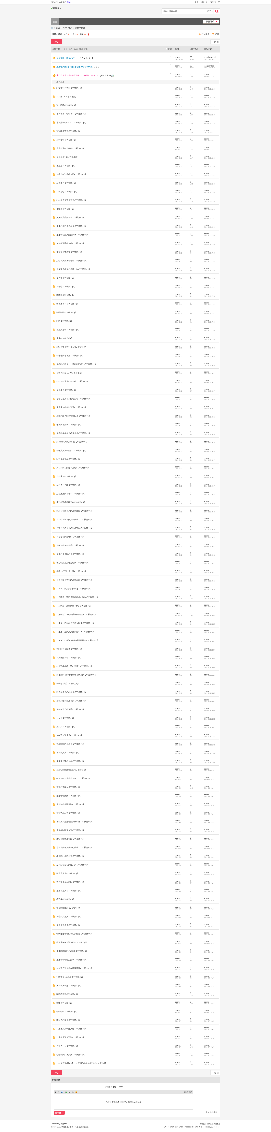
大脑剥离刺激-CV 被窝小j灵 (68, 985)
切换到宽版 (218, 2)
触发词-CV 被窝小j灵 (65, 718)
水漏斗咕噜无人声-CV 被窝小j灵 (70, 830)
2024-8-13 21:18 (209, 115)
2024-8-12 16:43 (209, 512)
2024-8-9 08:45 (209, 840)
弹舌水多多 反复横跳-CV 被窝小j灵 (71, 942)
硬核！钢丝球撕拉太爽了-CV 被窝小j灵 (73, 778)
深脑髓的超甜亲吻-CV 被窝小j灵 (70, 804)
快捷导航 (210, 21)
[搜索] (217, 11)
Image (62, 1092)
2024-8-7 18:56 (209, 1030)
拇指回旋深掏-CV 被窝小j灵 (68, 916)
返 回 (216, 42)
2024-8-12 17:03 (209, 279)
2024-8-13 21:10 (209, 158)
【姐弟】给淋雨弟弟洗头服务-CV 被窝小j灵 (75, 623)
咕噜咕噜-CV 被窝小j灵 (66, 312)
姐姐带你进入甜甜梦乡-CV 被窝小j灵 (72, 235)
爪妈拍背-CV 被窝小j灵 (66, 140)
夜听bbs (52, 28)
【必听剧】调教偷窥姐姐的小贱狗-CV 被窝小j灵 (77, 597)
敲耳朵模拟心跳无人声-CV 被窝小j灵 (72, 865)
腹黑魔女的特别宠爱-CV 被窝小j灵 (71, 407)
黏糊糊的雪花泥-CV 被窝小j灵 (69, 355)
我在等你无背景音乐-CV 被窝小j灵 (71, 200)
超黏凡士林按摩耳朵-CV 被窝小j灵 (71, 701)
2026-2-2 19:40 (209, 76)
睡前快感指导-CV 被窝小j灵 (68, 459)
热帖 (76, 49)
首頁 (55, 22)
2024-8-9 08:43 (209, 883)
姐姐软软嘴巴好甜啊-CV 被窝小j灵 (71, 960)
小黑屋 (209, 1124)
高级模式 (188, 1092)
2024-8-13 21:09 (209, 175)
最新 (65, 49)
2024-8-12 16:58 (209, 365)
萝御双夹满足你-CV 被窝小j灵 (69, 735)
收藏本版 (206, 34)
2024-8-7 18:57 (209, 1021)
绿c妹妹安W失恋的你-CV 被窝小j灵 (71, 442)
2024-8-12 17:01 (209, 305)
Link (65, 1092)
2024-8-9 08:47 (209, 797)
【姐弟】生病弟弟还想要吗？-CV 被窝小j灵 (75, 632)
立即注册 (204, 2)
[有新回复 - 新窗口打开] (54, 88)
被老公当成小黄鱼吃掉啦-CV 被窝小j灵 (73, 399)
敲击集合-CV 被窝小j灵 (66, 183)
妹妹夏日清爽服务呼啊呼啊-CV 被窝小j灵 (74, 968)
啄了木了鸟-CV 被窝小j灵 (67, 304)
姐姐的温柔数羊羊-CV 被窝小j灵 (70, 217)
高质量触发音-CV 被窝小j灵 (68, 657)
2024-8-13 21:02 (209, 210)
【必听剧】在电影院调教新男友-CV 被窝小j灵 (76, 614)
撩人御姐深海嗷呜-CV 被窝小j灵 (70, 882)
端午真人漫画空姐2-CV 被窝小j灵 (71, 450)
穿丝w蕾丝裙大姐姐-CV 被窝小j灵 (71, 770)
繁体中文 (70, 2)
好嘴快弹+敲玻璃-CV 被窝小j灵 (70, 977)
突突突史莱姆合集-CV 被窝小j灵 (70, 761)
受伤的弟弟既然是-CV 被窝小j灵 (70, 554)
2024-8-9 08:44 (209, 866)
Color (58, 1092)
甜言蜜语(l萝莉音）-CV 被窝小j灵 (71, 122)
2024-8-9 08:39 (209, 978)
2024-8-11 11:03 (209, 676)
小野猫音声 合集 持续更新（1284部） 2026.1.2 (77, 75)
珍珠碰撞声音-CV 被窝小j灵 (68, 131)
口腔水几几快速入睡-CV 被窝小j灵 (71, 1029)
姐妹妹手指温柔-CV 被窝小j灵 (69, 252)
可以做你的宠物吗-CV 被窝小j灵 (70, 537)
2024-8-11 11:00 (209, 719)
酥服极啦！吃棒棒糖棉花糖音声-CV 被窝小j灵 (76, 675)
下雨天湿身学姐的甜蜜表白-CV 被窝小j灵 (74, 580)
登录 (196, 2)
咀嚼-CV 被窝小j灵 (64, 1003)
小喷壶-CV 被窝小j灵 (65, 209)
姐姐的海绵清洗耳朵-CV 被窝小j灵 (71, 226)
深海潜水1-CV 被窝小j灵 (67, 157)
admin (178, 57)
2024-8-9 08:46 (209, 814)
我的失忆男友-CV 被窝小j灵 (68, 485)
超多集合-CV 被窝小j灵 (66, 390)
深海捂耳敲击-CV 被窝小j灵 (68, 813)
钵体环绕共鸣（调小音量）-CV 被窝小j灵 (74, 666)
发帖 (56, 41)
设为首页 (54, 2)
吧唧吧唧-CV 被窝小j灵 (66, 1011)
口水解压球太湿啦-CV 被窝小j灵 (70, 1037)
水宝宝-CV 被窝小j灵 (65, 166)
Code (72, 1092)
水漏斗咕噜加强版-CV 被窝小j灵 (70, 839)
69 (191, 57)
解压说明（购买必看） (66, 58)
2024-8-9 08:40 (209, 952)
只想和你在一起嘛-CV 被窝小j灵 (70, 545)
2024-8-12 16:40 (209, 589)
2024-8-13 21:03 (209, 201)
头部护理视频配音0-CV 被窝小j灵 (71, 502)
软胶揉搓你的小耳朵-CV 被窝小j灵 (71, 692)
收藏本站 (62, 2)
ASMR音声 (67, 28)
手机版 (202, 1124)
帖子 (209, 11)
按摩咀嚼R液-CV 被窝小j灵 (68, 908)
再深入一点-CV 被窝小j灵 (67, 1046)
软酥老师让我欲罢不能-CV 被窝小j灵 (72, 381)
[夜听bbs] (65, 11)
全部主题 (56, 49)
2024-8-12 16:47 (209, 460)
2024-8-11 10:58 (209, 745)
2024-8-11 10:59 (209, 736)
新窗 (170, 49)
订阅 (217, 34)
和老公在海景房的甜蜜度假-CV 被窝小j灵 (74, 511)
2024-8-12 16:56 (209, 400)
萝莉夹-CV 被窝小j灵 (65, 727)
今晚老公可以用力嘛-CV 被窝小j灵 (71, 571)
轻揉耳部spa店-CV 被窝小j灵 (69, 373)
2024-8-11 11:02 (209, 693)
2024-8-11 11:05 (209, 641)
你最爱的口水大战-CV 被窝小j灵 (70, 1054)
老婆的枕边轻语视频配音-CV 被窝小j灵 (73, 416)
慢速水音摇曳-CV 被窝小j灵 (68, 925)
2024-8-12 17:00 (209, 322)
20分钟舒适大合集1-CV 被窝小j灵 (71, 347)
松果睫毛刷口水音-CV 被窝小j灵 (70, 856)
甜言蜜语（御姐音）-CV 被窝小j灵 (71, 114)
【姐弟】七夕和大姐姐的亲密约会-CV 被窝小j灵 (77, 640)
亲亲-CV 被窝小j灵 (64, 338)
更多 (86, 49)
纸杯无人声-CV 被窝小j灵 (67, 752)
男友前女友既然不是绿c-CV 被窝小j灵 (72, 468)
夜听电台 (216, 1124)
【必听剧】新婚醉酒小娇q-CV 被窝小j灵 (74, 606)
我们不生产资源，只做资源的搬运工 (74, 1127)
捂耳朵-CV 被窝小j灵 (65, 899)
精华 (81, 49)
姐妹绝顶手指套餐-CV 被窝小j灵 (70, 243)
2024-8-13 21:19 (209, 97)
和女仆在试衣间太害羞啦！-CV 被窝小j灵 (74, 519)
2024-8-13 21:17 (209, 132)
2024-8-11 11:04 (209, 650)
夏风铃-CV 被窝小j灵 (65, 278)
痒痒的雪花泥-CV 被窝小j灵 (68, 787)
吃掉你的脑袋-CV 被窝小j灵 (68, 1020)
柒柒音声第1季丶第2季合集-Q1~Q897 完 (74, 67)
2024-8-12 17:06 (209, 244)
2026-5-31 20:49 (209, 68)
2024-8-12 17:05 (209, 253)
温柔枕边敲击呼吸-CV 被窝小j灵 (70, 148)
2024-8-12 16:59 (209, 348)
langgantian (209, 66)
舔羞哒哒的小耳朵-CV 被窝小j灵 (70, 744)
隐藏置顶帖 (170, 56)
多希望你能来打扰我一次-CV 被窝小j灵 (73, 269)
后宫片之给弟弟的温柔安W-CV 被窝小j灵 (74, 528)
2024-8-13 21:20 (209, 89)
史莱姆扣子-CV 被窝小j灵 (67, 330)
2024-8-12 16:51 (209, 408)
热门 (71, 49)
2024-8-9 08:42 (209, 909)
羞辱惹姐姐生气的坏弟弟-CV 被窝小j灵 (73, 433)
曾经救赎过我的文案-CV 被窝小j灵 (71, 174)
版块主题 (60, 82)
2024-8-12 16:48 (209, 434)
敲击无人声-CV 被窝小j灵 (67, 873)
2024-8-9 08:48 (209, 779)
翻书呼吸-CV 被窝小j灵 (66, 105)
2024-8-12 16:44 (209, 494)
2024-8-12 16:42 (209, 538)
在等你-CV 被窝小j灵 (65, 286)
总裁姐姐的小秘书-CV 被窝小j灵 (70, 493)
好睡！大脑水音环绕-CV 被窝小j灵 (71, 260)
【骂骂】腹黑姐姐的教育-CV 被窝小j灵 (73, 588)
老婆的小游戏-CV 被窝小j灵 (68, 424)
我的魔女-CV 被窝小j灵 (66, 476)
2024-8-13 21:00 (209, 236)
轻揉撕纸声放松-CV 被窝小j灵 (69, 88)
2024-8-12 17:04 (209, 261)
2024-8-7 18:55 (209, 1055)
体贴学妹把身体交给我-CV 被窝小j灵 (72, 563)
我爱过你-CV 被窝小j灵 (66, 191)
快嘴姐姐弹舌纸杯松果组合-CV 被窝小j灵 (74, 934)
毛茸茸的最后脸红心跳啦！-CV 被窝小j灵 (74, 847)
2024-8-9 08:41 (209, 926)
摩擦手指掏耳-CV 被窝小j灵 (68, 890)
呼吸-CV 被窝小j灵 (64, 321)
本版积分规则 (211, 1112)
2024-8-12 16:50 (209, 425)
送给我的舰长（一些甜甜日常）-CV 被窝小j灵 (76, 364)
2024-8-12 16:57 (209, 374)
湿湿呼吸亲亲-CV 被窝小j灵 (68, 796)
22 (191, 66)
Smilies (76, 1092)
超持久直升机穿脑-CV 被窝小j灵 (70, 709)
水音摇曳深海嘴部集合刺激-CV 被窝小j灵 (74, 821)
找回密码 (213, 2)
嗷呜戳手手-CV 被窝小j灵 (67, 994)
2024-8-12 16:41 (209, 572)
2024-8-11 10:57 (209, 771)
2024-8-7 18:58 (209, 995)
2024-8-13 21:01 (209, 227)
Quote (69, 1092)
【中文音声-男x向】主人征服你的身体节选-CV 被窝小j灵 (81, 1063)
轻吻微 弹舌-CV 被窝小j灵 (67, 683)
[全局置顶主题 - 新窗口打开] (54, 59)
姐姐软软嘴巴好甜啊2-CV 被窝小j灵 (72, 951)
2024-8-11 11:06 (209, 615)
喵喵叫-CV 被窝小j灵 (65, 295)
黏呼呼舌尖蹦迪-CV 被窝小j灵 (69, 649)
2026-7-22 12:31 (209, 59)
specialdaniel (210, 57)
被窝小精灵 (80, 28)
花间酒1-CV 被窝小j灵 (66, 97)
